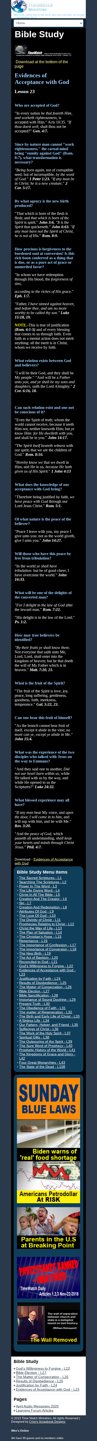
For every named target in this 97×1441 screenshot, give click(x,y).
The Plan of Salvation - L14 (40, 932)
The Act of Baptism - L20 (38, 958)
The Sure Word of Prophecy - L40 (45, 1046)
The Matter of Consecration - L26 (45, 987)
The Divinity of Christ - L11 (40, 920)
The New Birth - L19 (35, 953)
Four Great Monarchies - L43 (42, 1062)
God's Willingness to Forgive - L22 (46, 966)
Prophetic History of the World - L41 (47, 1050)
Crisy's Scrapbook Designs (47, 1421)
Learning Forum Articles (34, 1410)
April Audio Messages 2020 (37, 1406)
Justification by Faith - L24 (39, 979)
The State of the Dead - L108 (42, 1067)
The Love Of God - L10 (37, 916)
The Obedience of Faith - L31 (42, 1008)
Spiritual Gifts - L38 (34, 1037)
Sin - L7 (25, 903)
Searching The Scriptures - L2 (42, 882)
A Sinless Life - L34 (34, 1020)
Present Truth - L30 (34, 1004)
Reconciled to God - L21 (38, 962)
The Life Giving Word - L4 (39, 890)
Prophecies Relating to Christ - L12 (46, 924)
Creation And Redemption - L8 (43, 907)
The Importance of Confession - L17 (47, 945)
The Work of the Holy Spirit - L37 (45, 1033)
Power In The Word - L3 (38, 886)
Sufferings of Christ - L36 (38, 1029)
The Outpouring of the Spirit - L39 (45, 1041)
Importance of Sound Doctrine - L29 (47, 999)
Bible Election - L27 (34, 991)
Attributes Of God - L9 (36, 911)
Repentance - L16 (33, 941)
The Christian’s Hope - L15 (40, 937)
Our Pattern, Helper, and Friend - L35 (48, 1025)
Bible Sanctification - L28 (38, 995)
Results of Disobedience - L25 (42, 983)
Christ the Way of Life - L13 (40, 928)
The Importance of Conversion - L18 (47, 949)
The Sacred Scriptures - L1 (40, 878)
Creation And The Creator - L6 (43, 899)
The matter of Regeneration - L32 (45, 1012)
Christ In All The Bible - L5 (39, 895)
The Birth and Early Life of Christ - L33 (49, 1016)
